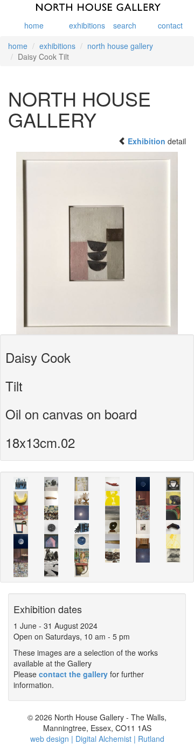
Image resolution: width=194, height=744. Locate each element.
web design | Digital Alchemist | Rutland (97, 738)
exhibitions (79, 25)
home (34, 25)
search (123, 25)
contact (168, 25)
